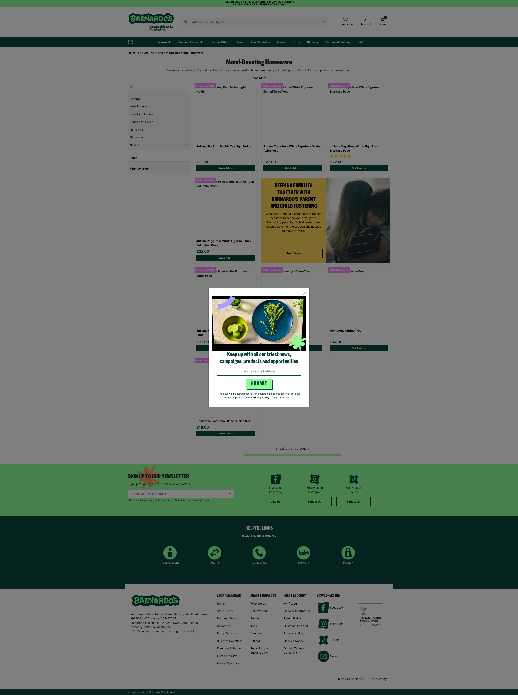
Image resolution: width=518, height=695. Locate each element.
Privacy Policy (261, 397)
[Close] (304, 294)
